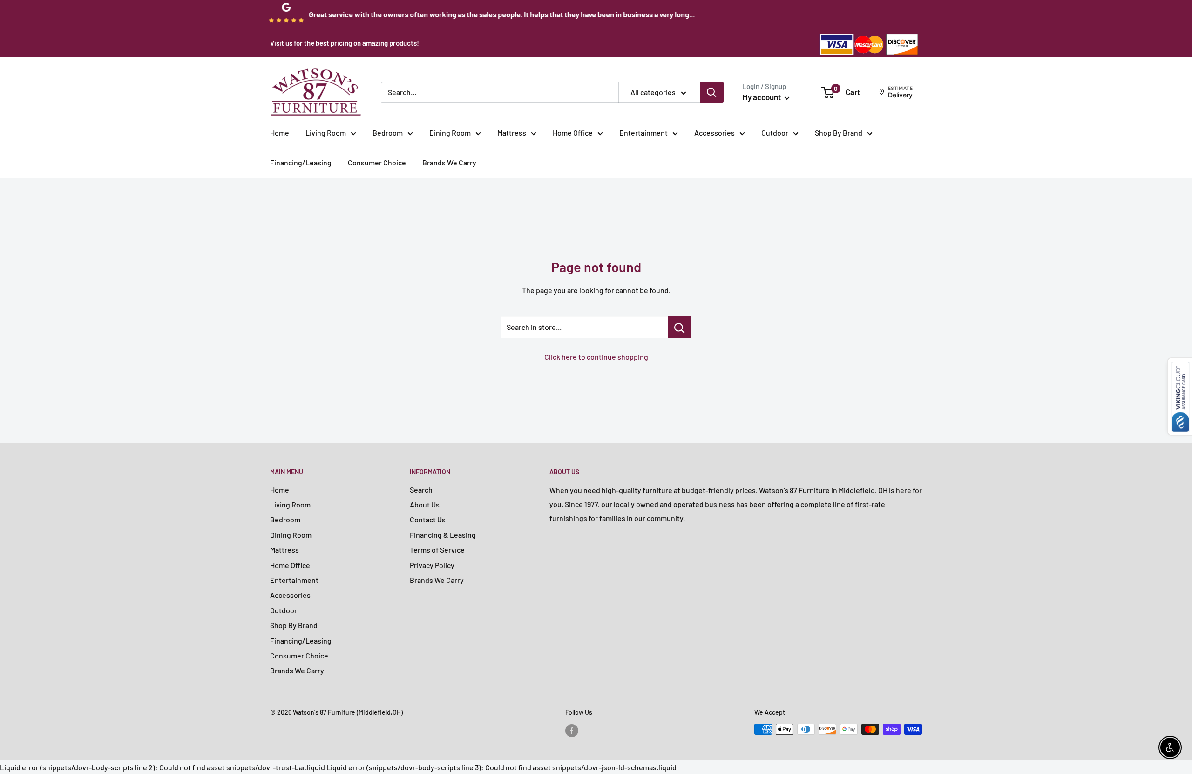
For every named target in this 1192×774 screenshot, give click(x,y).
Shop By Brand (838, 132)
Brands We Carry (449, 162)
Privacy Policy (432, 565)
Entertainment (643, 132)
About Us (425, 504)
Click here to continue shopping (596, 356)
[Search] (712, 92)
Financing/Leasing (301, 162)
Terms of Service (437, 549)
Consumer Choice (377, 162)
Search (421, 489)
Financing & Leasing (443, 534)
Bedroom (387, 132)
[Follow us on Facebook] (571, 730)
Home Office (573, 132)
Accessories (714, 132)
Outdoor (774, 132)
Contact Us (428, 519)
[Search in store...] (679, 327)
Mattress (511, 132)
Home (279, 132)
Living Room (325, 132)
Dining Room (450, 132)
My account (762, 97)
